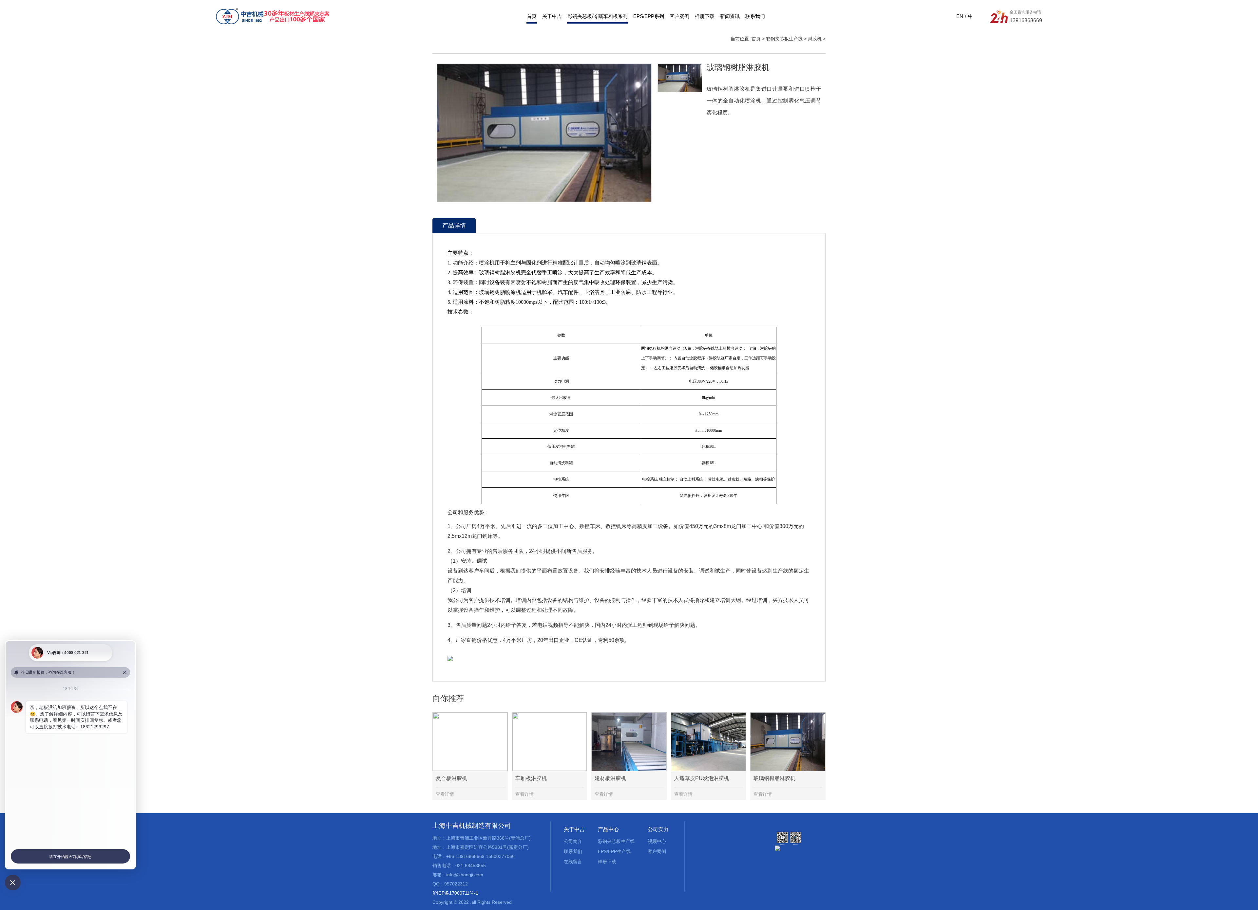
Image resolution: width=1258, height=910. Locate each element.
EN (959, 16)
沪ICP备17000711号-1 (455, 893)
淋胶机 (815, 38)
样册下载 (705, 16)
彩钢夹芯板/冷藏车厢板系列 (597, 16)
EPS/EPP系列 (648, 16)
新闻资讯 (730, 16)
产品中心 (608, 829)
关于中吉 (552, 16)
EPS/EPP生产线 (614, 851)
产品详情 (454, 225)
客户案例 (679, 16)
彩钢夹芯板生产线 (784, 38)
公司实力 (658, 829)
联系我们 (755, 16)
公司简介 (573, 841)
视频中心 (657, 841)
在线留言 (573, 861)
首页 (532, 16)
